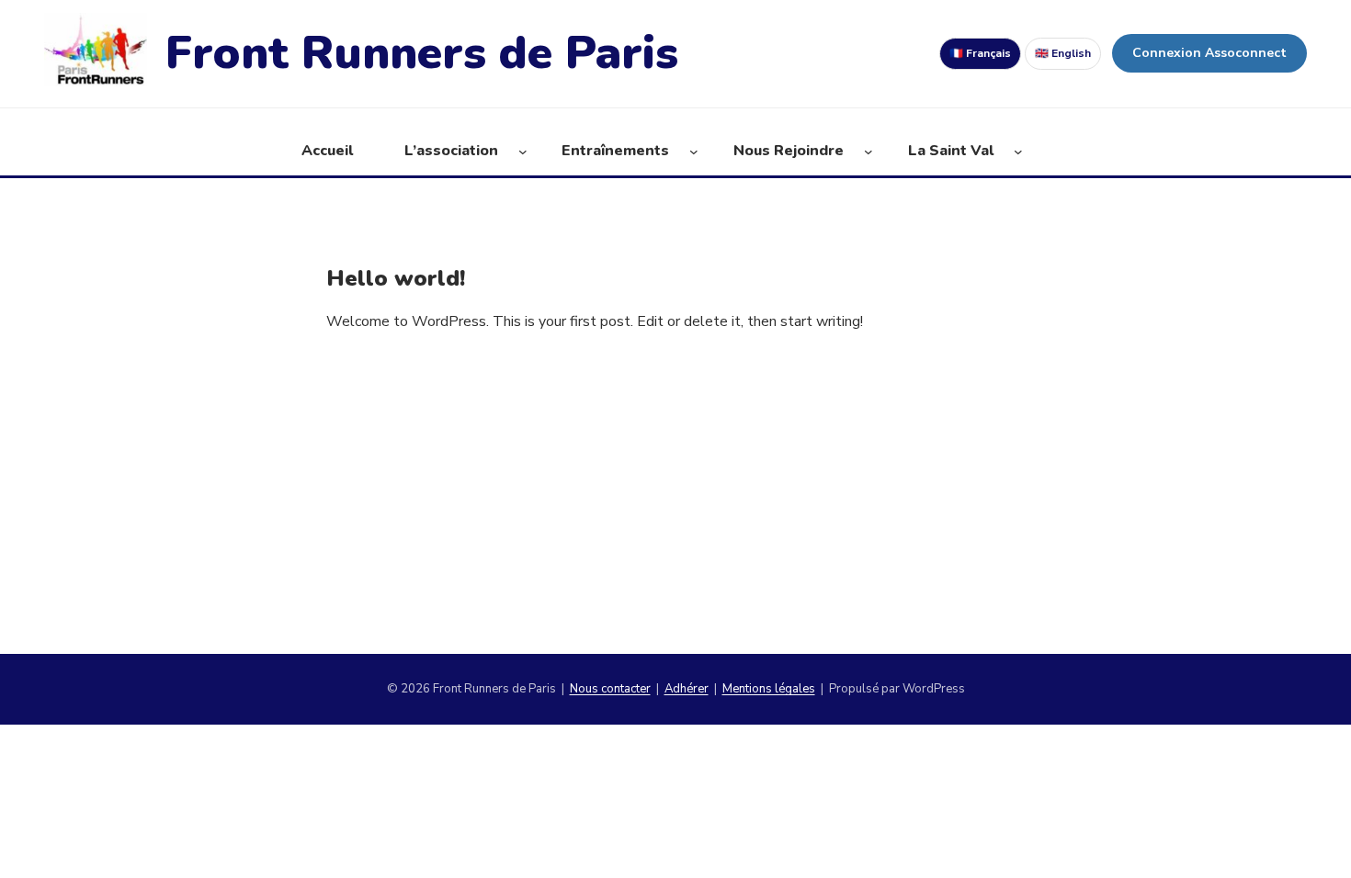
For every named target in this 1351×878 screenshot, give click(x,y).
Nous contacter (610, 689)
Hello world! (395, 279)
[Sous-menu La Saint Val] (1018, 151)
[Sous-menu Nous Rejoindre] (868, 151)
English (1063, 53)
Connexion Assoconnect (1209, 53)
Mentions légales (768, 689)
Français (980, 53)
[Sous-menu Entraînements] (693, 151)
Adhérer (686, 689)
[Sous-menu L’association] (523, 151)
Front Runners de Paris (421, 52)
